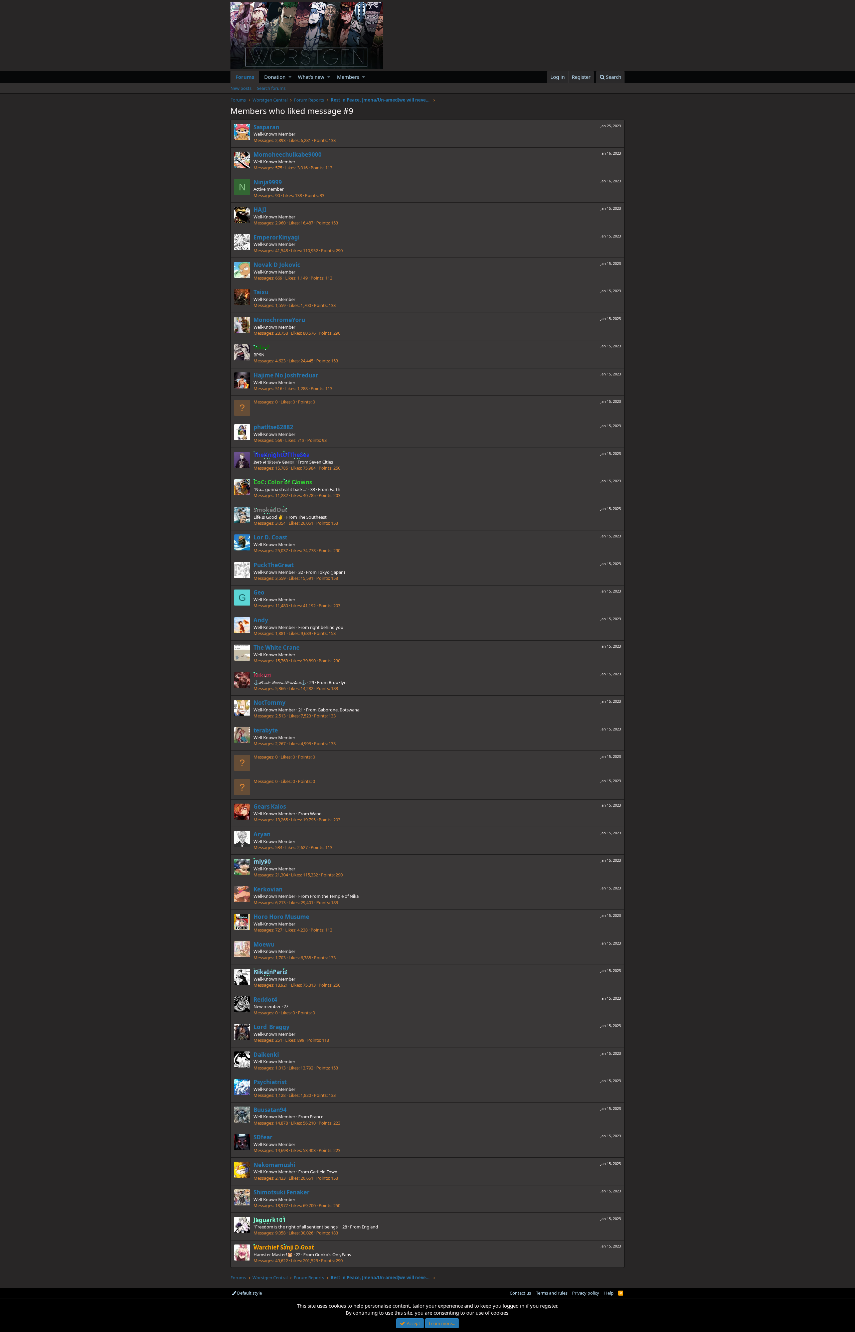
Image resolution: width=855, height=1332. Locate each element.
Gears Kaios (269, 806)
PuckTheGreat (273, 565)
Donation (275, 76)
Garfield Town (323, 1172)
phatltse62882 (273, 427)
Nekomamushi (274, 1165)
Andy (260, 620)
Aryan (262, 834)
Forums (244, 76)
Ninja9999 (267, 182)
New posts (240, 88)
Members (348, 76)
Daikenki (266, 1054)
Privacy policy (585, 1293)
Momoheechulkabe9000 (287, 154)
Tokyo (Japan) (331, 572)
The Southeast (312, 517)
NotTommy (269, 702)
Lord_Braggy (271, 1027)
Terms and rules (551, 1293)
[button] (290, 77)
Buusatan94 (270, 1110)
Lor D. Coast (270, 537)
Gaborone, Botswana (338, 710)
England (370, 1227)
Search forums (271, 88)
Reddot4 (265, 999)
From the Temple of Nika (334, 896)
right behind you (326, 627)
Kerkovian (268, 889)
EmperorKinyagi (276, 237)
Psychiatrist (270, 1082)
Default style (249, 1293)
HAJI (260, 209)
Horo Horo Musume (281, 917)
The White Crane (276, 647)
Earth (335, 489)
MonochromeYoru (279, 320)
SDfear (263, 1137)
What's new (311, 76)
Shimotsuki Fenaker (281, 1192)
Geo (259, 592)
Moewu (264, 944)
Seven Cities (321, 462)
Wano (316, 814)
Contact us (520, 1293)
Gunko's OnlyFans (333, 1255)
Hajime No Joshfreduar (285, 375)
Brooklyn (338, 682)
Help (609, 1293)
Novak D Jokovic (276, 265)
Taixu (261, 292)
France (316, 1117)
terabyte (265, 730)
